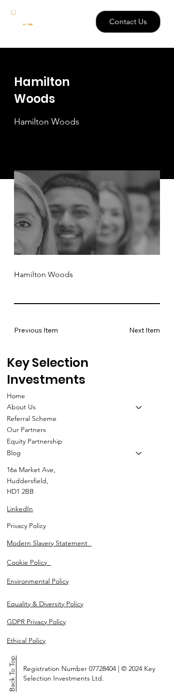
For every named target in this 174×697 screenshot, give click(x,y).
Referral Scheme (32, 418)
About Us (21, 407)
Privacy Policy (26, 525)
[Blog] (139, 453)
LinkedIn (20, 508)
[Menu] (73, 22)
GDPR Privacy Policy (36, 621)
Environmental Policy (38, 581)
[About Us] (139, 407)
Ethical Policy (26, 640)
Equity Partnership (34, 441)
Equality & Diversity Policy (45, 603)
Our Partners (26, 429)
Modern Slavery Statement (49, 543)
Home (16, 395)
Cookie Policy (29, 562)
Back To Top (12, 673)
